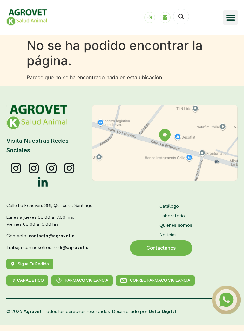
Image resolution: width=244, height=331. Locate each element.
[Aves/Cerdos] (52, 169)
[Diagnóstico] (70, 169)
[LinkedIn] (43, 183)
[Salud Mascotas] (16, 169)
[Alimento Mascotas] (34, 169)
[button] (230, 17)
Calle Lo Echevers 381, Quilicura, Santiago (49, 205)
